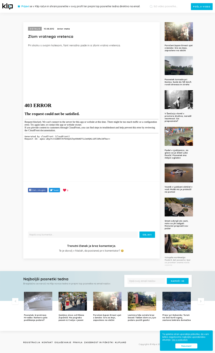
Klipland (120, 342)
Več (131, 288)
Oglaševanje (62, 342)
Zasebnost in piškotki (98, 342)
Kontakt (47, 342)
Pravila (78, 342)
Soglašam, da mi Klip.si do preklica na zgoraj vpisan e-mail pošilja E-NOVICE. (159, 287)
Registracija (31, 342)
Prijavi (25, 6)
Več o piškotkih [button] (180, 339)
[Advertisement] (91, 73)
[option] (39, 306)
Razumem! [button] (186, 346)
